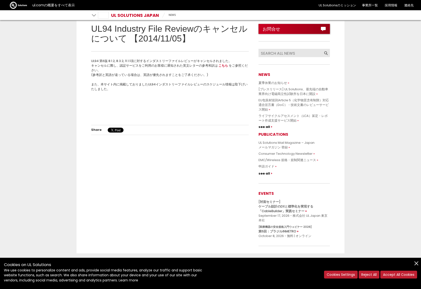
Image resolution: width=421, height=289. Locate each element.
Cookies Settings (341, 274)
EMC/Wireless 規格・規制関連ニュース (287, 160)
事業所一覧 (370, 5)
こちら (223, 65)
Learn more (128, 280)
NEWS (172, 15)
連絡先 (409, 5)
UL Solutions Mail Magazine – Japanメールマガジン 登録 (286, 145)
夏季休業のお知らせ (272, 83)
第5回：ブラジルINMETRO (285, 229)
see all (264, 126)
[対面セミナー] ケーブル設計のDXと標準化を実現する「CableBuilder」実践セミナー (285, 206)
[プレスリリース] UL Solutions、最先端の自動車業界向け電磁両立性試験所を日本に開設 (293, 91)
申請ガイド (266, 166)
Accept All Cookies (398, 274)
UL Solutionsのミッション (337, 5)
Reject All (369, 274)
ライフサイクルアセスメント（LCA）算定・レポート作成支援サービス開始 (293, 118)
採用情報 (391, 5)
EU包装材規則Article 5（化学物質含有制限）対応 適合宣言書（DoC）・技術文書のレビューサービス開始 (295, 105)
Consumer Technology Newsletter (285, 153)
